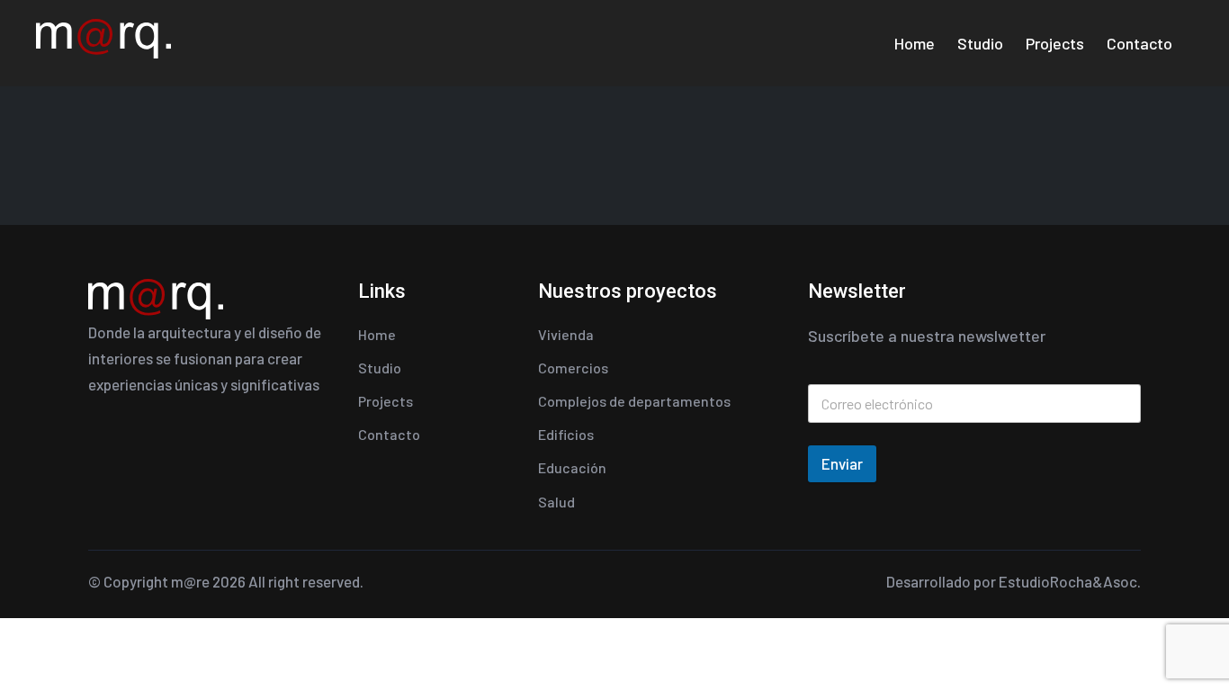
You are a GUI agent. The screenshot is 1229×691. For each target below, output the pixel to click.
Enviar (842, 463)
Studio (980, 43)
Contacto (1139, 43)
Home (914, 43)
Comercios (573, 367)
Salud (556, 501)
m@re (190, 581)
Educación (572, 467)
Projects (1055, 43)
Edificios (566, 434)
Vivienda (566, 334)
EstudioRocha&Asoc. (1070, 581)
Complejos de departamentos (634, 400)
